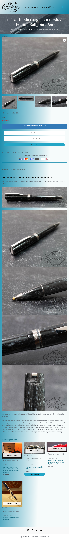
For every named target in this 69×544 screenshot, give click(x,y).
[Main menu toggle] (62, 7)
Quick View (12, 457)
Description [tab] (5, 170)
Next (67, 102)
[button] (64, 40)
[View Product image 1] (9, 102)
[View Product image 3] (43, 101)
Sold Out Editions (23, 152)
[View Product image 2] (26, 98)
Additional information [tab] (18, 170)
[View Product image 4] (59, 101)
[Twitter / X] (37, 530)
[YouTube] (41, 530)
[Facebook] (32, 530)
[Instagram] (28, 530)
